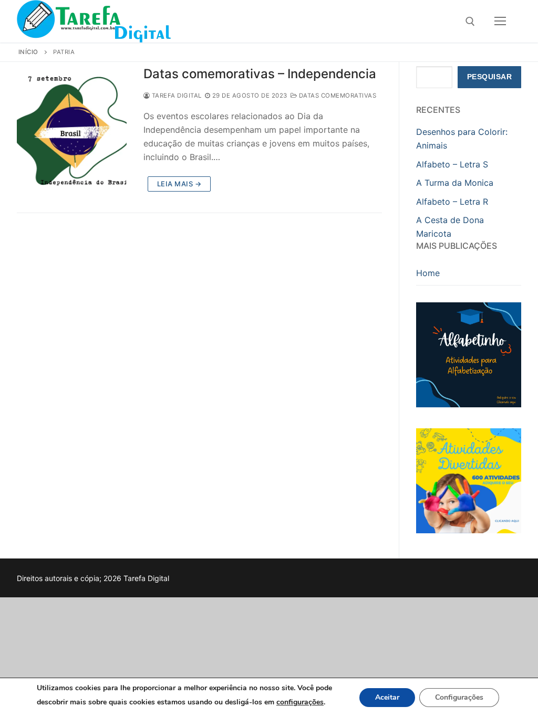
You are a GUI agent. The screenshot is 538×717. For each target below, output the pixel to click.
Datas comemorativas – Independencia (259, 73)
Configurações (459, 697)
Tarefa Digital (176, 95)
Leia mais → (179, 184)
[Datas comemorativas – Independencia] (72, 130)
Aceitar (387, 697)
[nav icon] (500, 21)
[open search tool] (470, 21)
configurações (300, 702)
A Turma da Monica (454, 182)
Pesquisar (489, 77)
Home (428, 273)
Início (28, 52)
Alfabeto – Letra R (452, 201)
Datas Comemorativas (336, 95)
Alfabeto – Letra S (452, 164)
